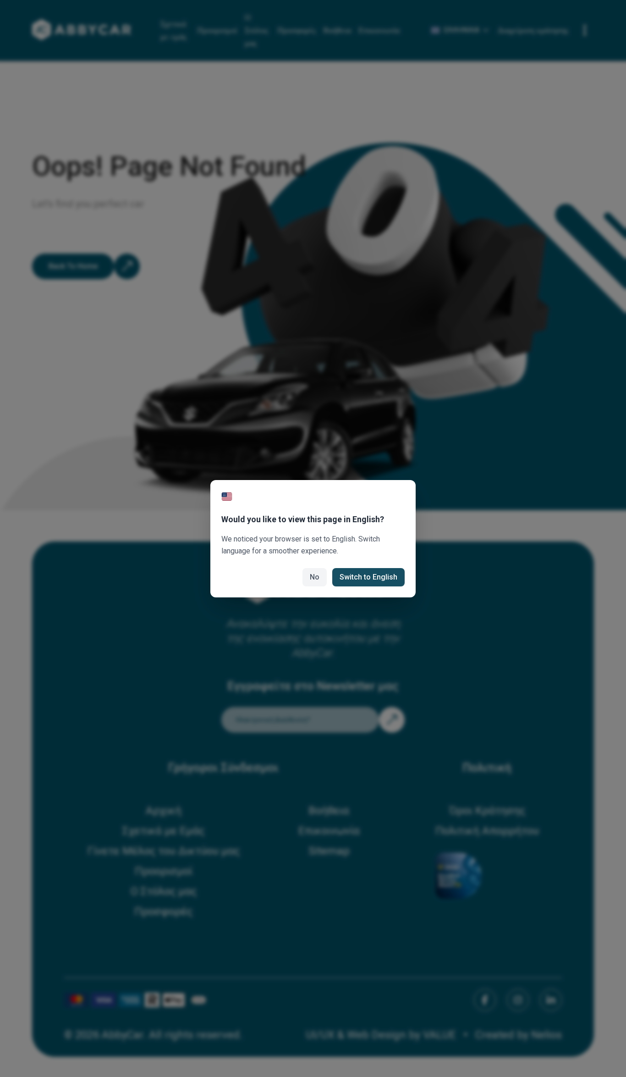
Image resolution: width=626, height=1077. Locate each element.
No (314, 577)
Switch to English (368, 577)
